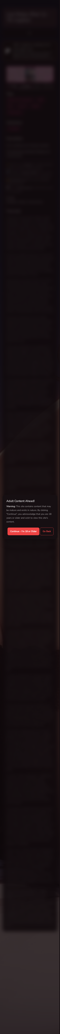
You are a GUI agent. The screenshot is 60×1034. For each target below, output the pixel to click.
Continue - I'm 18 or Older (23, 531)
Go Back (47, 531)
